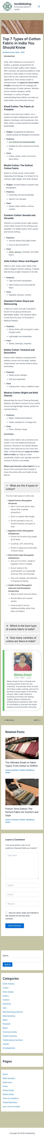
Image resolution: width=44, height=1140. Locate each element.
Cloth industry (8, 984)
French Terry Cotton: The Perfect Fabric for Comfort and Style (21, 812)
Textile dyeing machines (13, 1040)
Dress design (8, 992)
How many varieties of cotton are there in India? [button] (21, 639)
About (5, 1074)
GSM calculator (9, 1078)
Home (5, 1086)
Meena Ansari (23, 674)
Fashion (6, 1000)
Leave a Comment (12, 770)
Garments (7, 1004)
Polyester (6, 1024)
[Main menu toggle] (39, 6)
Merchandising (9, 1016)
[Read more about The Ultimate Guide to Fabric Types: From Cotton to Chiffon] (21, 748)
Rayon (5, 1028)
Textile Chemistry (10, 1036)
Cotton (6, 988)
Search (5, 956)
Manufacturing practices (13, 1012)
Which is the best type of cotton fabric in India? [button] (21, 627)
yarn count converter (11, 1106)
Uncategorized (9, 1048)
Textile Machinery (10, 1102)
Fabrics (23, 770)
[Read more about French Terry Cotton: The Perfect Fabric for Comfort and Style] (21, 792)
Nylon (5, 1020)
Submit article (8, 1094)
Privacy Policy (8, 1090)
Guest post (7, 1082)
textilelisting (22, 4)
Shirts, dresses (15, 252)
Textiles (6, 1044)
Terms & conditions (11, 1098)
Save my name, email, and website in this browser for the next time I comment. (21, 916)
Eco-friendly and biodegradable (22, 142)
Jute (4, 1008)
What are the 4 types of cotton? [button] (22, 487)
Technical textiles (10, 1032)
